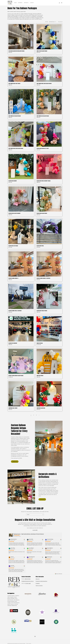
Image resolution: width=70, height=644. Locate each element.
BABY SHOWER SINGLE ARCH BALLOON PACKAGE (16, 148)
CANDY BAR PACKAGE (40, 375)
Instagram (38, 583)
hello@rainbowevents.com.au (27, 581)
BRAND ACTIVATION (40, 343)
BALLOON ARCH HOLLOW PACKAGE (42, 213)
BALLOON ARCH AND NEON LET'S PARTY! (43, 148)
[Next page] (39, 415)
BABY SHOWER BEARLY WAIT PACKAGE (14, 83)
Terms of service (39, 585)
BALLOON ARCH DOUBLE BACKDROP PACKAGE (44, 180)
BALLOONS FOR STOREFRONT (13, 343)
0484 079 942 (27, 578)
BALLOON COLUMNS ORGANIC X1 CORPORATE (43, 278)
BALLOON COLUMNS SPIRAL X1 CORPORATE (15, 310)
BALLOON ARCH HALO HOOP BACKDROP (14, 213)
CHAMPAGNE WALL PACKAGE (13, 408)
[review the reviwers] (24, 539)
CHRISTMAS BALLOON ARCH (41, 408)
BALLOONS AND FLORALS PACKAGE (42, 310)
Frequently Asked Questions (41, 581)
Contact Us (15, 461)
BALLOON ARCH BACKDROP (13, 180)
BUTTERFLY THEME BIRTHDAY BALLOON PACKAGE (16, 375)
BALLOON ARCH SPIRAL (40, 245)
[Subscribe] (43, 514)
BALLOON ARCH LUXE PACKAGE (13, 245)
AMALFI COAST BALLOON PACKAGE (42, 51)
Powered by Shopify (22, 643)
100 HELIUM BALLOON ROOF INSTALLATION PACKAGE (16, 51)
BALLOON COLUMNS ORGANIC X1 (13, 278)
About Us (37, 578)
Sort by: (46, 21)
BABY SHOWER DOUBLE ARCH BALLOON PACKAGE (44, 83)
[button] (20, 3)
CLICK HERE (35, 530)
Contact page (28, 583)
